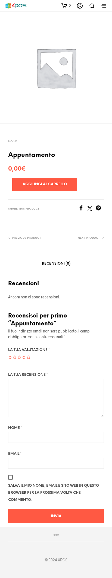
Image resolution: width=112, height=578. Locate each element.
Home (12, 141)
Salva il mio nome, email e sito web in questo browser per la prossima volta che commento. (53, 493)
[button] (66, 5)
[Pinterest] (100, 208)
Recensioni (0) (56, 263)
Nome (15, 428)
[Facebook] (83, 208)
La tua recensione (28, 375)
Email (14, 454)
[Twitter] (92, 208)
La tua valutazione (29, 350)
